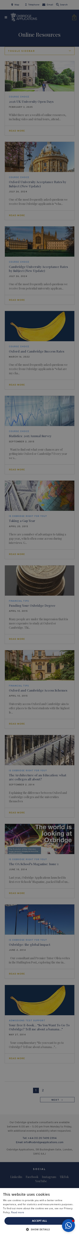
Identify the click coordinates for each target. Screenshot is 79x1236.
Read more (17, 1212)
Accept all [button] (39, 1221)
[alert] (39, 618)
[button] (68, 1225)
